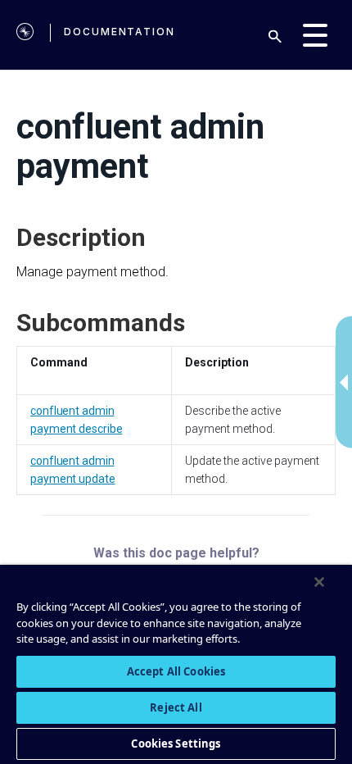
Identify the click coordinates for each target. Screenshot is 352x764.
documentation (119, 31)
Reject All (175, 707)
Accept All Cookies (176, 671)
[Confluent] (25, 35)
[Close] (319, 582)
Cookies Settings (175, 743)
